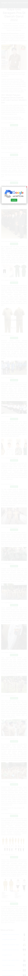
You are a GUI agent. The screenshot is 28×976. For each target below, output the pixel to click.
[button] (14, 488)
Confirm (14, 200)
